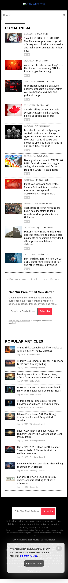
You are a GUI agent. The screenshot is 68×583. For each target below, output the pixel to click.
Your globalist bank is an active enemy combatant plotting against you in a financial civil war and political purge (43, 90)
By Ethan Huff (41, 61)
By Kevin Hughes (43, 180)
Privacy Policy (28, 556)
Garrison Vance (37, 408)
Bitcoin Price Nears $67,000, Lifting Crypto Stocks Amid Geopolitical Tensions (36, 417)
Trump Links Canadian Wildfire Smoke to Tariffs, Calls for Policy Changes (39, 349)
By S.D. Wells (42, 34)
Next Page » (51, 279)
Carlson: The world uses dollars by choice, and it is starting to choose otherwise (36, 480)
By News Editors (43, 126)
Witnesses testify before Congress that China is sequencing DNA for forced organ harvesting (43, 68)
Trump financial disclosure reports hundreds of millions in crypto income (38, 402)
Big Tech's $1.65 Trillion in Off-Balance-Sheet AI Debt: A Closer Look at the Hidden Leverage (39, 450)
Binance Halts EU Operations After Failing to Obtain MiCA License (40, 465)
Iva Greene (35, 354)
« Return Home (16, 279)
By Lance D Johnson (45, 81)
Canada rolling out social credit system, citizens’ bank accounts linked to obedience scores (41, 112)
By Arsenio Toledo (44, 204)
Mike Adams (35, 394)
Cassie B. (34, 487)
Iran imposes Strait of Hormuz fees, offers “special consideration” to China (38, 376)
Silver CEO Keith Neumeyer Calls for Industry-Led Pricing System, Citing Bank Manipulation (39, 434)
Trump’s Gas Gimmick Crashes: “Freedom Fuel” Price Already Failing (40, 363)
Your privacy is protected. (19, 321)
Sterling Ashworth (37, 368)
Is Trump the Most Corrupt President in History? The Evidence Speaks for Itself (39, 389)
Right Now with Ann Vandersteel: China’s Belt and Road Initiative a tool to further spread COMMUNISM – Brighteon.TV (42, 189)
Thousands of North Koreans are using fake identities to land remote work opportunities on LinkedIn (42, 212)
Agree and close (34, 563)
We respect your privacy (45, 530)
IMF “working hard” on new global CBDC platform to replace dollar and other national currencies (43, 261)
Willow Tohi (35, 381)
